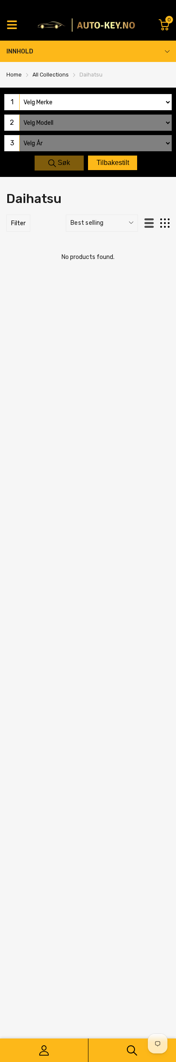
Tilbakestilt (113, 162)
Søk (63, 162)
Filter (18, 223)
